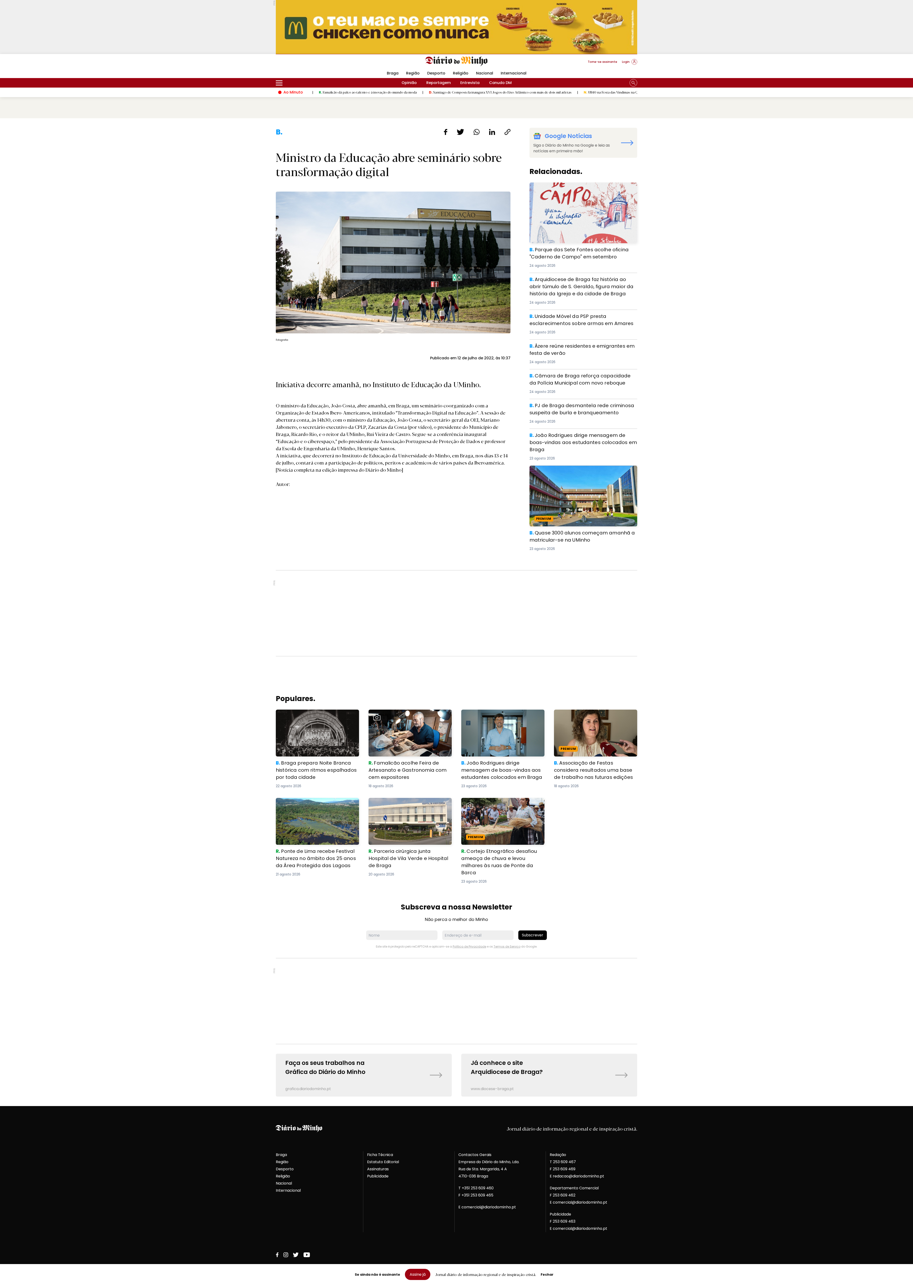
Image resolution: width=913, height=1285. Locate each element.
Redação (558, 1154)
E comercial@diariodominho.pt (487, 1207)
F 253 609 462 (562, 1195)
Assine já (418, 1274)
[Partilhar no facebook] (445, 132)
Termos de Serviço (507, 946)
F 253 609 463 (562, 1221)
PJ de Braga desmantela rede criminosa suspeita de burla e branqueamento (580, 407)
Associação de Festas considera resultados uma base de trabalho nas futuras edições (590, 718)
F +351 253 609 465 (475, 1195)
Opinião (409, 82)
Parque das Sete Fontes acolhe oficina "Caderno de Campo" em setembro (579, 188)
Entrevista (470, 82)
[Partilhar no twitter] (460, 132)
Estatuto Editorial (383, 1162)
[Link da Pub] (456, 27)
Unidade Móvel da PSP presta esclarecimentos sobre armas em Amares (580, 318)
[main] (456, 612)
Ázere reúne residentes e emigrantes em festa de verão (582, 345)
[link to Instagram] (285, 1254)
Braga (392, 73)
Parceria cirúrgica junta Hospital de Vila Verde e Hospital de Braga (407, 803)
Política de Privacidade (469, 946)
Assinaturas (378, 1169)
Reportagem (438, 82)
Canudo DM (500, 82)
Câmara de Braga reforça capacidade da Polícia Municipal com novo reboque (576, 377)
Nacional (484, 73)
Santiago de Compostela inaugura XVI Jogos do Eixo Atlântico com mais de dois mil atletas (419, 92)
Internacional (513, 73)
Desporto (436, 73)
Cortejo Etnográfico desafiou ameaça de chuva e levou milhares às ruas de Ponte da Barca (501, 806)
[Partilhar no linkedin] (492, 132)
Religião (460, 73)
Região (413, 73)
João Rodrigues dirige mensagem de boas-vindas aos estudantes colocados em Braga (582, 437)
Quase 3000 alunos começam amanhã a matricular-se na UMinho (582, 471)
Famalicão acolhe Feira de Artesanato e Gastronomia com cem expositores (407, 715)
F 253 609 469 (562, 1169)
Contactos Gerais (474, 1154)
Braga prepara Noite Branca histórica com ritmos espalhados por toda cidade (317, 715)
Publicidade (378, 1176)
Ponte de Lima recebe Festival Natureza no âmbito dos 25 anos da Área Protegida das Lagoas (317, 806)
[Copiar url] (507, 132)
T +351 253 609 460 (476, 1188)
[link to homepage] (457, 61)
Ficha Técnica (380, 1154)
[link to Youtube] (306, 1254)
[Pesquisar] (633, 82)
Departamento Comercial (574, 1188)
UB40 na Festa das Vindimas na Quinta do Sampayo (543, 92)
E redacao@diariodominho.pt (577, 1176)
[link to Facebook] (277, 1254)
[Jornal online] (300, 63)
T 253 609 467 (563, 1162)
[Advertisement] (456, 613)
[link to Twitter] (296, 1254)
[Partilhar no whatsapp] (477, 132)
